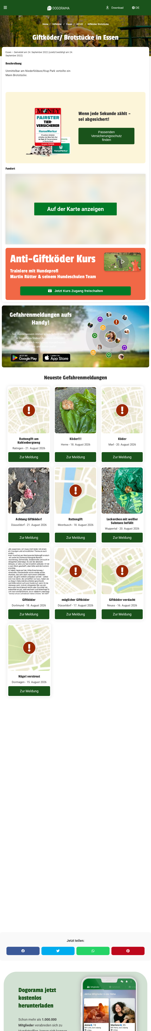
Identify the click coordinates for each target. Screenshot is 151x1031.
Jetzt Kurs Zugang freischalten (78, 291)
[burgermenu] (5, 8)
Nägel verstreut (29, 676)
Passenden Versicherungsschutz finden (106, 136)
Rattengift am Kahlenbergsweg (28, 441)
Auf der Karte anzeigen (75, 209)
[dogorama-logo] (58, 7)
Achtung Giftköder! (29, 519)
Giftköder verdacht (122, 600)
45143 (79, 24)
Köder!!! (75, 439)
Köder (122, 439)
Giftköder (57, 24)
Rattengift (76, 519)
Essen (69, 24)
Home (45, 24)
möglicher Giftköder (75, 600)
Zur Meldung (29, 457)
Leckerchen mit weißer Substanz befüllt (122, 521)
